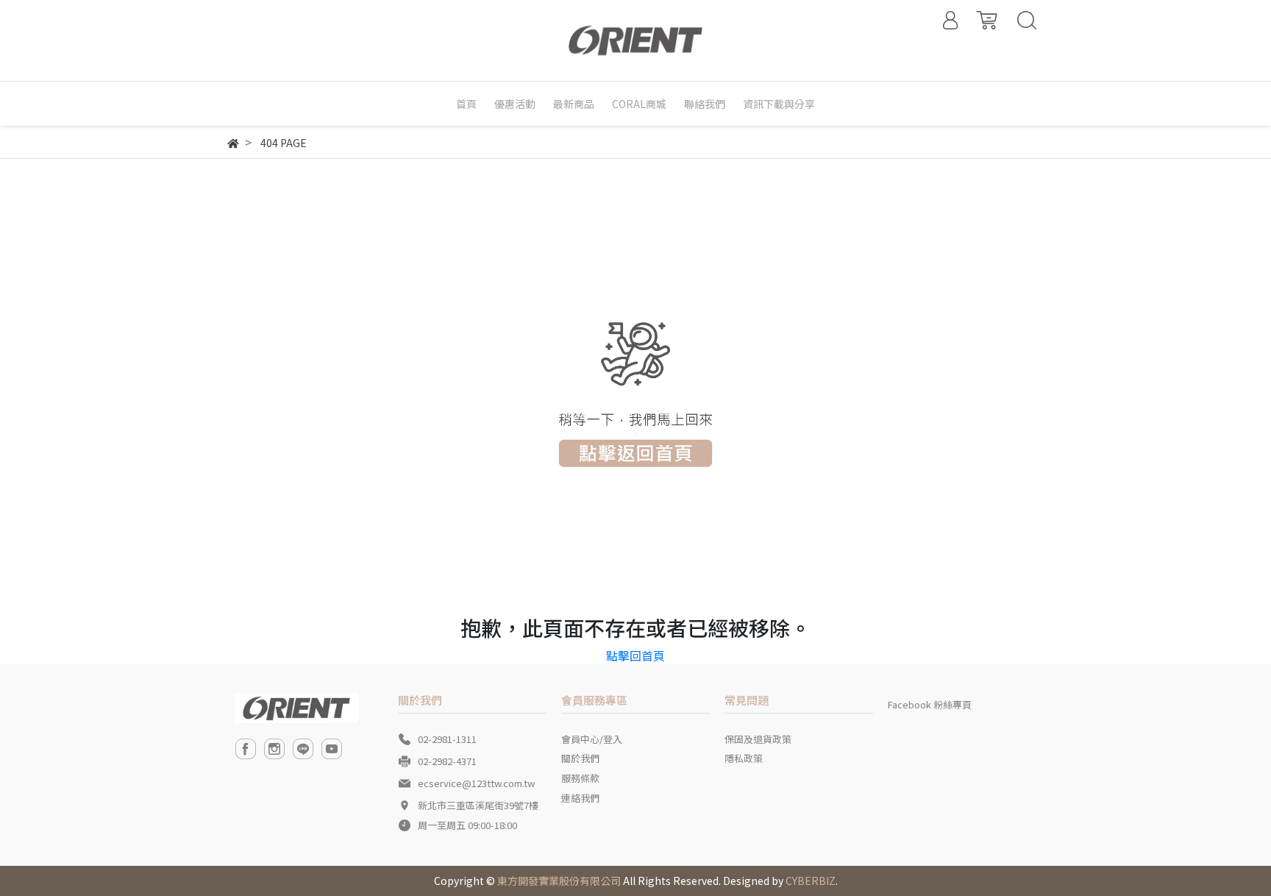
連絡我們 (580, 798)
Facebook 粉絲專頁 (930, 704)
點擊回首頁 (635, 655)
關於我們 (580, 758)
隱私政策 (743, 758)
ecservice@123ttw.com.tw (476, 783)
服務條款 (580, 778)
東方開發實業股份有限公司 (559, 880)
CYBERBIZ (811, 880)
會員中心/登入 (591, 739)
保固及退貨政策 (757, 739)
